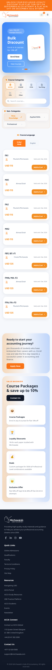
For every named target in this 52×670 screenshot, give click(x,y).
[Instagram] (15, 538)
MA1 (7, 180)
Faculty (7, 559)
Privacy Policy (9, 568)
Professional (12, 124)
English (33, 143)
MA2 (7, 229)
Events (7, 608)
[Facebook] (5, 538)
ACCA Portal (9, 590)
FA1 (6, 155)
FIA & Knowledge (13, 117)
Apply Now (15, 366)
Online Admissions (11, 550)
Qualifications (9, 555)
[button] (22, 69)
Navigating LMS (10, 585)
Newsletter (8, 612)
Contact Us (15, 398)
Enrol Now (14, 57)
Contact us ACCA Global (13, 625)
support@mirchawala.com (14, 654)
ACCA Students (10, 603)
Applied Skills (35, 117)
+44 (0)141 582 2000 (12, 637)
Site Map (7, 573)
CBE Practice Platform (12, 599)
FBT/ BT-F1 (10, 253)
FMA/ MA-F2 (11, 278)
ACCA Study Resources (13, 594)
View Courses (16, 64)
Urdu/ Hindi (19, 143)
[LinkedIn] (10, 538)
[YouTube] (20, 538)
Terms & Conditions (12, 564)
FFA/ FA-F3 (10, 302)
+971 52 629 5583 (11, 649)
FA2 (7, 204)
